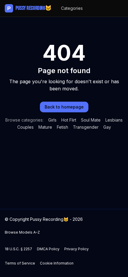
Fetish (62, 127)
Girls (52, 119)
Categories (72, 8)
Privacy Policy (76, 249)
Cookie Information (57, 263)
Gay (107, 127)
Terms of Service (20, 263)
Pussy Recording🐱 (29, 8)
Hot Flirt (68, 119)
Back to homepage (64, 106)
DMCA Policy (48, 249)
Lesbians (114, 119)
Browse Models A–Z (22, 232)
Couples (25, 127)
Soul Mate (91, 119)
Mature (45, 127)
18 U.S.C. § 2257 (18, 249)
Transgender (86, 127)
